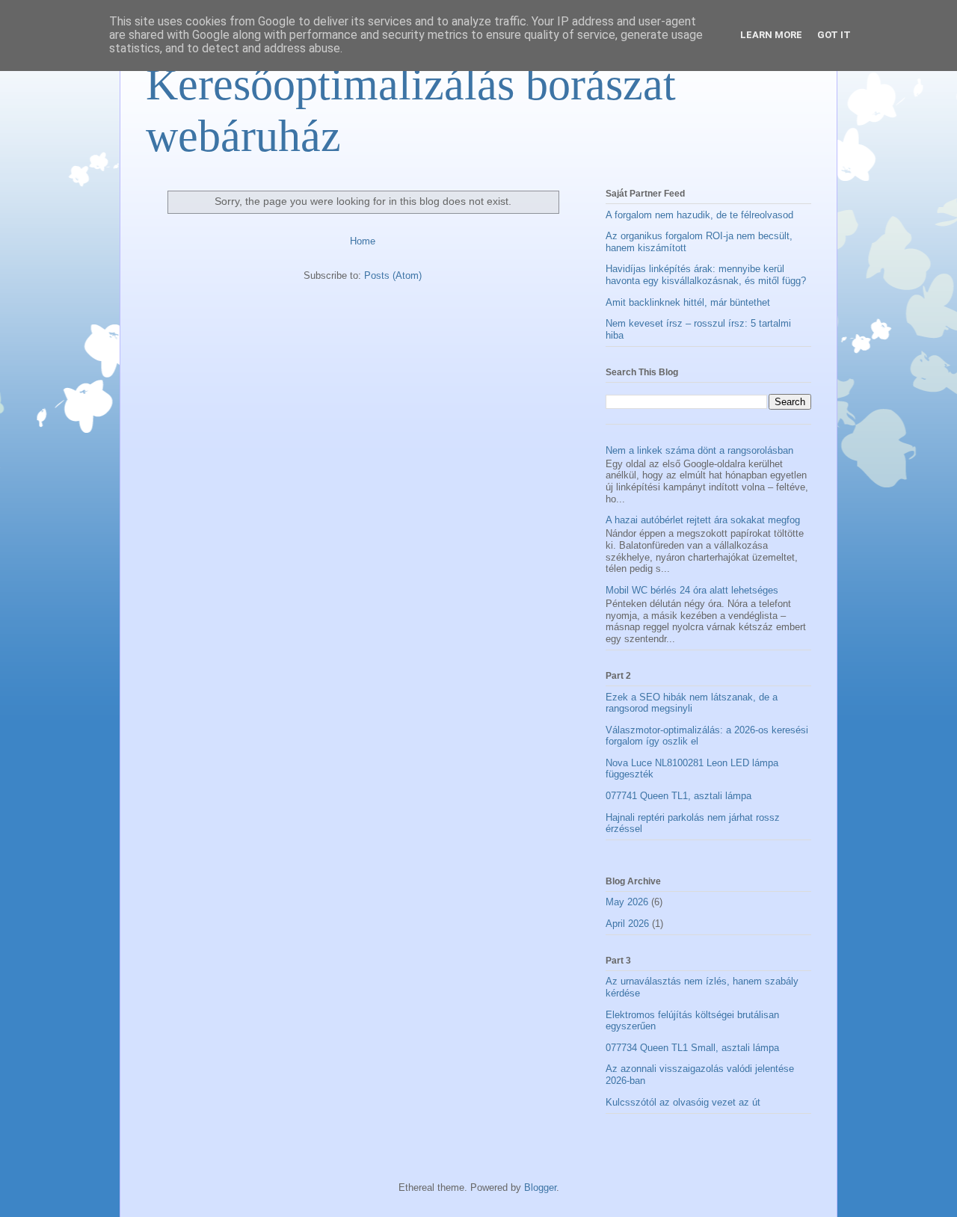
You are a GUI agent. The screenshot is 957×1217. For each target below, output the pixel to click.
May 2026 (627, 902)
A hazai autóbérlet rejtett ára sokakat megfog (703, 520)
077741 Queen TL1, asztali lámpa (678, 795)
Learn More (771, 34)
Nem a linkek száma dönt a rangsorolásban (699, 450)
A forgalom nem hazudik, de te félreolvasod (699, 215)
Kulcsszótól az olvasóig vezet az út (683, 1102)
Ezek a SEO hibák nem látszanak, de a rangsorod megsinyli (692, 703)
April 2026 (627, 923)
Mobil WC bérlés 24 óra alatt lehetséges (692, 590)
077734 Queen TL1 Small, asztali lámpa (692, 1047)
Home (362, 241)
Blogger (540, 1187)
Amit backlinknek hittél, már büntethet (688, 302)
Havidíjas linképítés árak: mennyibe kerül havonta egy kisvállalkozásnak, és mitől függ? (706, 274)
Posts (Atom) (393, 275)
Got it (834, 34)
